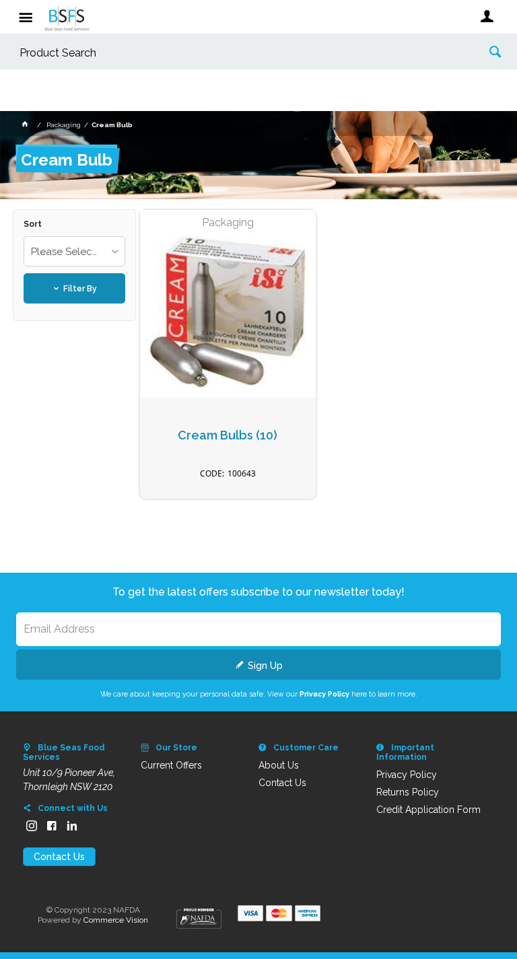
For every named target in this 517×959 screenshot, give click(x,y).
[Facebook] (52, 825)
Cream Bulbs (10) (227, 435)
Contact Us (59, 856)
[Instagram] (31, 825)
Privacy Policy (324, 694)
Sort (33, 224)
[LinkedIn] (72, 825)
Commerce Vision (115, 920)
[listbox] (74, 251)
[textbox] (238, 53)
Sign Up (265, 665)
